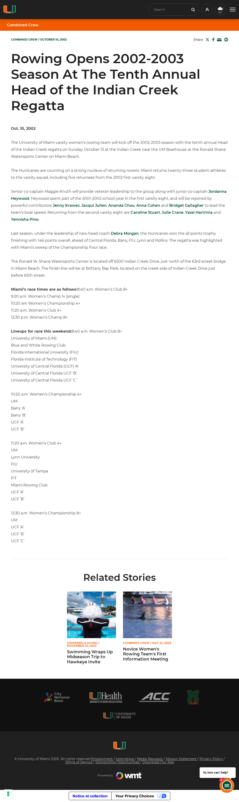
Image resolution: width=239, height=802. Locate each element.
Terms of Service (79, 762)
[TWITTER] (206, 39)
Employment (102, 759)
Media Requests (150, 759)
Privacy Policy (212, 759)
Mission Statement (181, 759)
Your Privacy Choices (134, 796)
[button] (232, 10)
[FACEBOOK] (212, 39)
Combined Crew (23, 25)
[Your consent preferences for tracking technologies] (8, 793)
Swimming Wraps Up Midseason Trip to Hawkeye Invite (90, 657)
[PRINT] (225, 39)
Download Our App (158, 762)
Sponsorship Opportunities (117, 762)
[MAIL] (218, 39)
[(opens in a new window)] (56, 697)
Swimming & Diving (82, 643)
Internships (125, 759)
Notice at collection (90, 796)
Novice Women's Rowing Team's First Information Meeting (145, 654)
